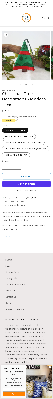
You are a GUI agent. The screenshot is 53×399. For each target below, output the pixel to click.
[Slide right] (32, 85)
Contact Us (10, 297)
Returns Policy (12, 272)
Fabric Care (10, 290)
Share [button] (8, 236)
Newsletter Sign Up (14, 309)
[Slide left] (21, 85)
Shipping (9, 266)
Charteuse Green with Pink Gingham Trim (25, 148)
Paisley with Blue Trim (16, 155)
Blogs (8, 303)
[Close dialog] (50, 367)
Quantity (6, 161)
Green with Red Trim (15, 130)
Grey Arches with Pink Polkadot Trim (23, 142)
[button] (3, 18)
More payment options (26, 190)
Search (8, 259)
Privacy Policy (11, 278)
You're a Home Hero (15, 284)
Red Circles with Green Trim (19, 136)
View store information (16, 205)
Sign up (13, 394)
